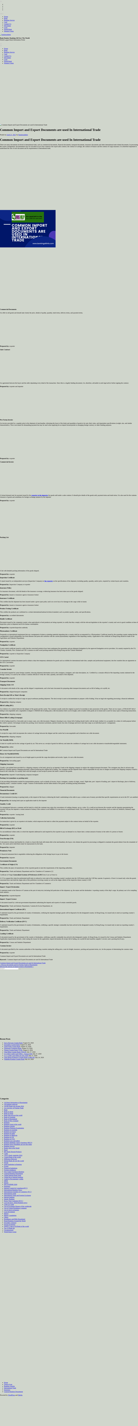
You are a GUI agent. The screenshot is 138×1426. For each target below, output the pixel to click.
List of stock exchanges (11, 1210)
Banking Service (9, 20)
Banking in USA (9, 1139)
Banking (6, 1122)
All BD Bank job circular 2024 (14, 1106)
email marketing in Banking (13, 1164)
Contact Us (7, 24)
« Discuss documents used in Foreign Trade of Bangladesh (18, 965)
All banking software (10, 1104)
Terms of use (8, 1384)
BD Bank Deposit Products (13, 1152)
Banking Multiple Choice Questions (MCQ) (18, 1142)
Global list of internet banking (13, 1177)
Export (6, 1166)
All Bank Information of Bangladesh (15, 1102)
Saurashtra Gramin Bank (12, 1045)
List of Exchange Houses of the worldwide (17, 1206)
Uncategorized (8, 1230)
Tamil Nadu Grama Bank (12, 1046)
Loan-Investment (9, 1212)
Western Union (9, 31)
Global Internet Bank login (12, 1175)
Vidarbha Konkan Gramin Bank (14, 1059)
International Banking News (13, 1190)
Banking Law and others (12, 1141)
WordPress (11, 1395)
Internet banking (9, 1197)
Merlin (20, 1395)
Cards (6, 1153)
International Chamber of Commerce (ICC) (18, 1192)
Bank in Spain (8, 1113)
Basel (6, 1150)
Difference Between (10, 1159)
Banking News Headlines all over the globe (18, 1144)
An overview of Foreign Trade (14, 1108)
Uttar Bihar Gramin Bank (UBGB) (15, 1052)
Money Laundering (10, 1215)
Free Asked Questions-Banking (14, 1172)
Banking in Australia (10, 1130)
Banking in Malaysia (10, 1135)
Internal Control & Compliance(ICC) (16, 1188)
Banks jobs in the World (11, 1148)
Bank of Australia (9, 1117)
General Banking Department (13, 1173)
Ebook (6, 1163)
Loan (5, 27)
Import (6, 1183)
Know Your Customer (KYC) (13, 1201)
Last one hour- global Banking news (15, 1203)
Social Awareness (9, 1224)
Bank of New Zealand (11, 1121)
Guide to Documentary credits (13, 1179)
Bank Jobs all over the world (13, 1115)
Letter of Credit (9, 1204)
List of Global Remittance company (15, 1208)
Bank (5, 18)
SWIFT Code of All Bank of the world (16, 1226)
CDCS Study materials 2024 (13, 1155)
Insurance (7, 1186)
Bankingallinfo (23, 135)
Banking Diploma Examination (14, 1128)
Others (6, 1217)
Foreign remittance (10, 1170)
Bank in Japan (8, 1112)
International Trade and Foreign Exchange (17, 1195)
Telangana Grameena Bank (12, 1048)
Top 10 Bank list (9, 1228)
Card (5, 22)
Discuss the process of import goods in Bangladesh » (17, 966)
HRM (6, 1181)
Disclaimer (7, 26)
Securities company (10, 1223)
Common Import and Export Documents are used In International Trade (23, 963)
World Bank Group (10, 1232)
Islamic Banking (9, 1199)
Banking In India (9, 1133)
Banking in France (10, 1132)
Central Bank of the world (12, 1157)
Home (6, 16)
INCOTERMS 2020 (10, 1184)
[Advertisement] (69, 80)
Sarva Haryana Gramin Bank (13, 1043)
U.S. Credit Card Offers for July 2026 (16, 1056)
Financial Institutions (10, 1168)
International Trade (10, 1193)
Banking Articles (9, 1126)
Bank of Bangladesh (10, 1119)
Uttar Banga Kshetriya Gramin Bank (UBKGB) (19, 1057)
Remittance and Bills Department (14, 1219)
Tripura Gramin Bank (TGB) (13, 1050)
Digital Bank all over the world (14, 1161)
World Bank (8, 29)
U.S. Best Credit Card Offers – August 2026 (18, 1054)
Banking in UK (9, 1137)
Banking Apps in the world (12, 1124)
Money (6, 1213)
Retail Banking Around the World (15, 1221)
